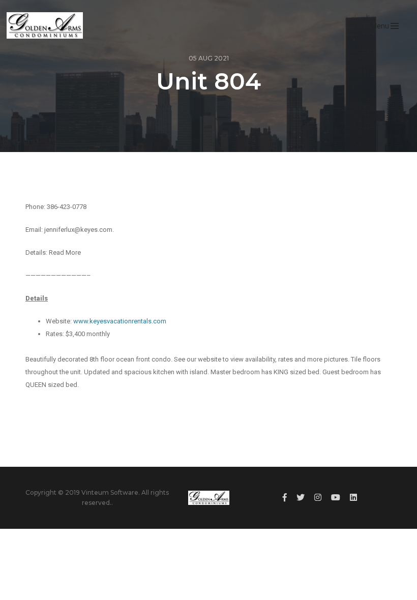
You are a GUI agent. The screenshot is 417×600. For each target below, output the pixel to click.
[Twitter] (300, 497)
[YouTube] (335, 497)
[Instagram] (317, 497)
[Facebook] (285, 497)
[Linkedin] (353, 497)
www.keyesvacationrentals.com (119, 321)
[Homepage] (44, 25)
